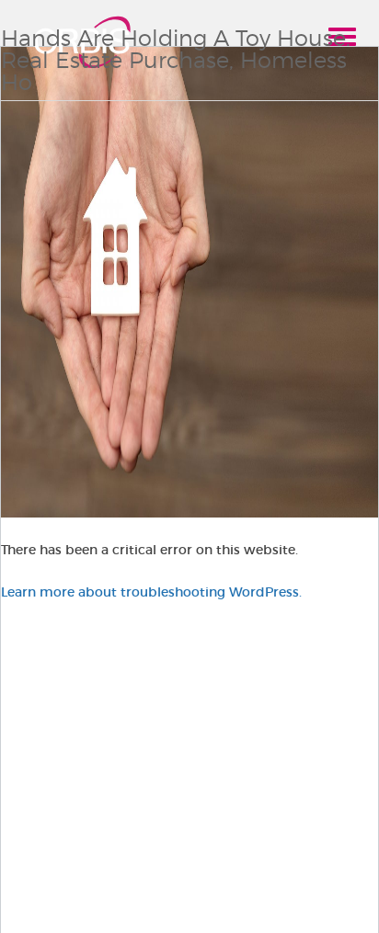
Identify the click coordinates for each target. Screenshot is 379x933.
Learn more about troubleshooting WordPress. (151, 592)
